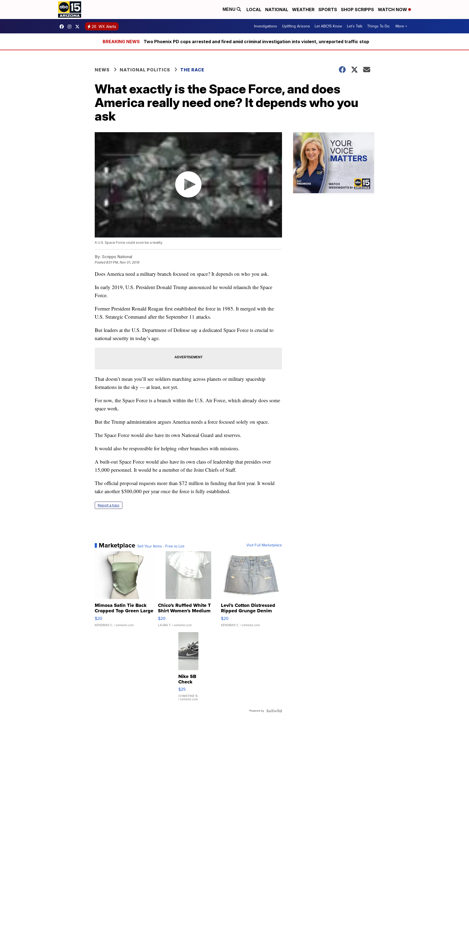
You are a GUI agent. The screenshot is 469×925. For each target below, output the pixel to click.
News (102, 69)
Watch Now (393, 9)
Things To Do (378, 26)
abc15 (62, 26)
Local (253, 9)
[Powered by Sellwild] (274, 711)
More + (401, 26)
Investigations (265, 26)
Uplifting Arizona (296, 26)
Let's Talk (354, 26)
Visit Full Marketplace (264, 545)
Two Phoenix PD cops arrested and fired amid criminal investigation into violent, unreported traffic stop (256, 41)
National (276, 9)
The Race (192, 69)
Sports (327, 9)
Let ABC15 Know (328, 26)
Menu (230, 9)
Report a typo (108, 505)
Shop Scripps (357, 9)
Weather (303, 9)
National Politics (145, 69)
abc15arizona (71, 26)
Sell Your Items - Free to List (160, 546)
